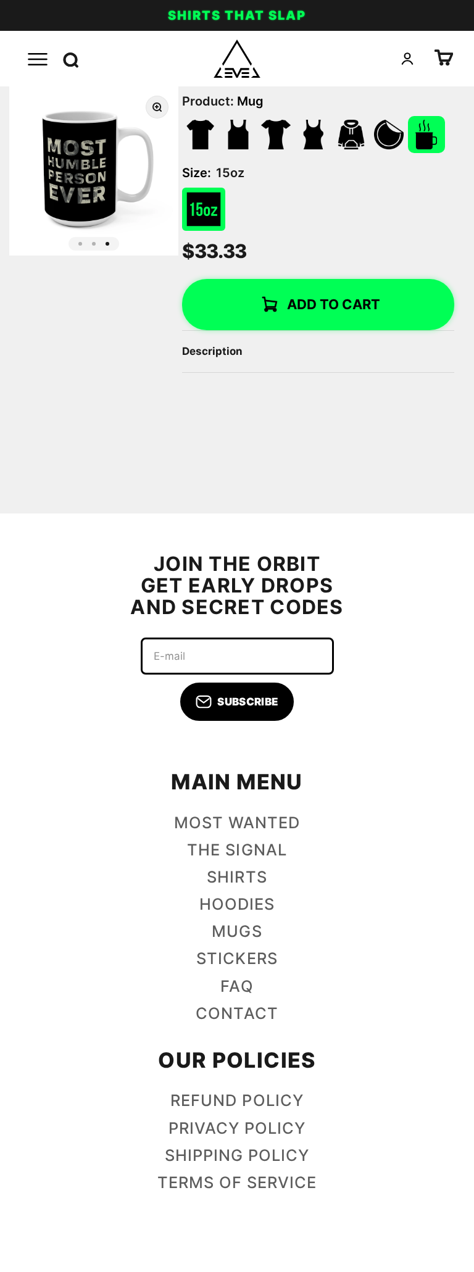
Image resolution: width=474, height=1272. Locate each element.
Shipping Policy (237, 1155)
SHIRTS (237, 877)
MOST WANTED (237, 822)
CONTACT (237, 1013)
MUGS (237, 931)
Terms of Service (237, 1182)
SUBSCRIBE (247, 702)
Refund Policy (236, 1100)
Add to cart (333, 304)
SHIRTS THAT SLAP (237, 15)
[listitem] (200, 134)
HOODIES (237, 904)
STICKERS (236, 958)
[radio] (203, 209)
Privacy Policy (237, 1128)
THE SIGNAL (236, 850)
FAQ (236, 986)
